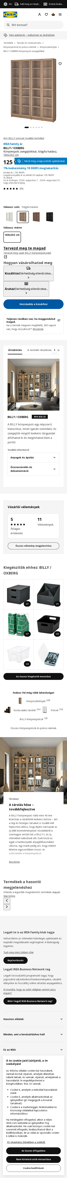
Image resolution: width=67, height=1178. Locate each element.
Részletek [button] (38, 329)
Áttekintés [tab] (15, 350)
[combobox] (32, 25)
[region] (33, 90)
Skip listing (9, 896)
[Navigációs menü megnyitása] (60, 14)
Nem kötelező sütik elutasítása (33, 1159)
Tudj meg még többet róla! (18, 952)
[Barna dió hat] (36, 217)
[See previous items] (6, 901)
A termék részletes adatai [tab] (43, 350)
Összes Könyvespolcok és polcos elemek (33, 728)
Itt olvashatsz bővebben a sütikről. (26, 1142)
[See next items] (54, 350)
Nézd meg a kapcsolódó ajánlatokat (44, 161)
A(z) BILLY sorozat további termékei (23, 138)
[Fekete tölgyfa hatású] (50, 217)
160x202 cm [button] (10, 155)
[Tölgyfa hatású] (23, 217)
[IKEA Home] (10, 14)
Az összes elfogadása (33, 1150)
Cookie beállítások (33, 1168)
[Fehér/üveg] (9, 217)
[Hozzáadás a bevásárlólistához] (60, 63)
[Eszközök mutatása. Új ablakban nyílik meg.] (49, 655)
